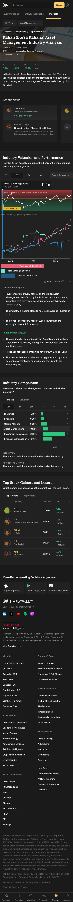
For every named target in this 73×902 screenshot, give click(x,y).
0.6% (60, 543)
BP (4, 819)
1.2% (60, 521)
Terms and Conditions (13, 882)
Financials (21, 31)
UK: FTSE (7, 668)
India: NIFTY (9, 679)
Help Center (44, 768)
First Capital (19, 544)
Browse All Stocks (34, 13)
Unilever (7, 797)
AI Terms (45, 882)
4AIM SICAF (19, 555)
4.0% (59, 532)
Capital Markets (37, 31)
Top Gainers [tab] (12, 495)
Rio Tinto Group (10, 808)
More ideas (8, 765)
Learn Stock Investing (48, 773)
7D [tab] (8, 406)
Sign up (59, 5)
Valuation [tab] (24, 399)
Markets (53, 13)
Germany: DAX (10, 706)
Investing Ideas (11, 13)
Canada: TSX (9, 685)
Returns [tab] (10, 399)
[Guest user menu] (67, 5)
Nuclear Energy (10, 738)
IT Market (7, 31)
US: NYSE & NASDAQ (13, 663)
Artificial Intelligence (13, 749)
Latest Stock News (47, 695)
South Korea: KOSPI (12, 701)
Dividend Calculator (47, 679)
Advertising (43, 744)
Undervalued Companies (15, 722)
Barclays (7, 824)
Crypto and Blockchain (14, 754)
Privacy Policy (33, 882)
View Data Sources (12, 646)
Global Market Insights (49, 701)
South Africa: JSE (11, 690)
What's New (44, 722)
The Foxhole (44, 706)
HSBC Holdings (10, 787)
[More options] (52, 109)
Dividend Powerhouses (14, 727)
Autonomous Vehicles (13, 744)
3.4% (59, 554)
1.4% (60, 511)
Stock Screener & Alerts (50, 668)
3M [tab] (31, 406)
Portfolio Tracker (46, 663)
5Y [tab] (29, 175)
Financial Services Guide (15, 887)
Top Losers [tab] (29, 495)
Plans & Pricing (45, 738)
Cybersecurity (10, 760)
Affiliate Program (46, 779)
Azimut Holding (20, 511)
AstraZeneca (9, 781)
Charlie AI (42, 789)
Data (49, 282)
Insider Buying (10, 733)
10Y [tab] (41, 175)
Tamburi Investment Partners (26, 522)
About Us (42, 749)
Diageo (6, 803)
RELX (5, 814)
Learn (57, 282)
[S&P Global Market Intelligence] (13, 626)
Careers (42, 760)
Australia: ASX (10, 674)
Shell (5, 792)
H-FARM (17, 533)
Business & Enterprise (48, 784)
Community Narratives (49, 717)
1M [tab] (19, 406)
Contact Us (43, 754)
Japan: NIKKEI (10, 695)
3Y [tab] (17, 175)
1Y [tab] (6, 175)
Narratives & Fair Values (49, 674)
